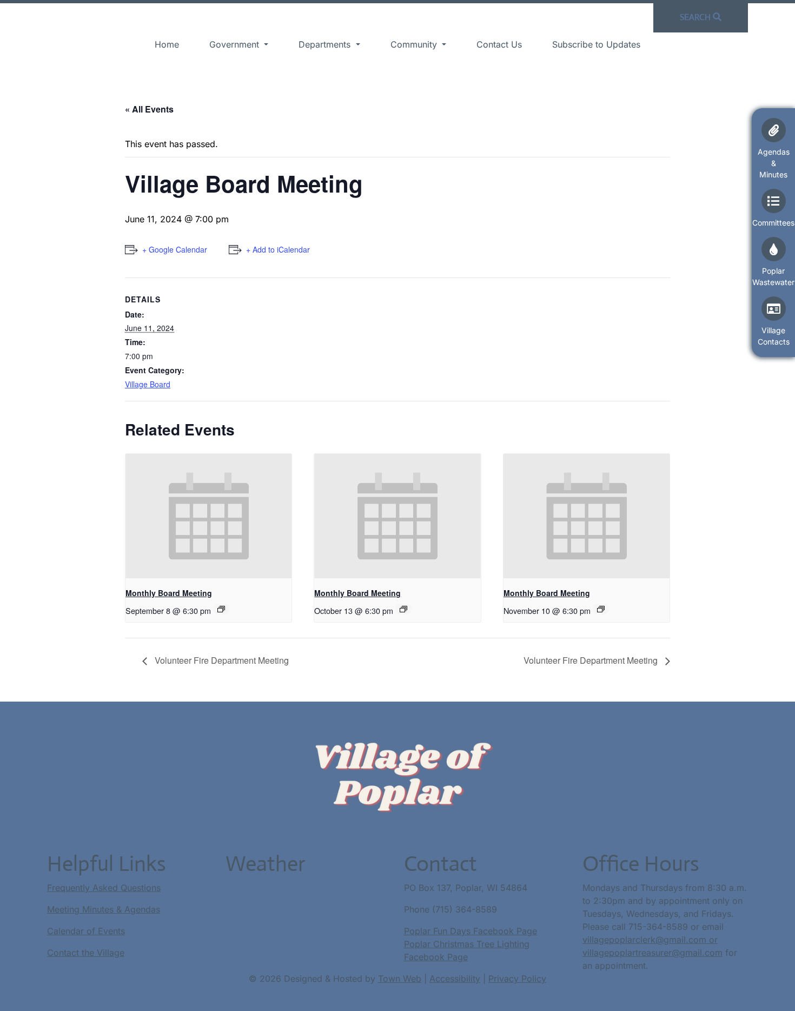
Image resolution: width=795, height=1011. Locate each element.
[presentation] (208, 516)
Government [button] (235, 44)
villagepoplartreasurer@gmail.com (652, 952)
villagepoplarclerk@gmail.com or (650, 939)
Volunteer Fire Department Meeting (221, 660)
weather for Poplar (279, 920)
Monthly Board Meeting (168, 592)
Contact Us (499, 44)
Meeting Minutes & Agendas (103, 909)
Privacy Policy (517, 978)
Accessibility (454, 978)
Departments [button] (326, 44)
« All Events (149, 109)
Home (167, 44)
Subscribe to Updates (596, 44)
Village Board (147, 384)
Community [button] (415, 44)
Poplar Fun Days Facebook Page (470, 931)
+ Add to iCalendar (278, 249)
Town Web (399, 978)
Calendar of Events (86, 931)
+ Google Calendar (174, 249)
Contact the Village (85, 952)
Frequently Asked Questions (104, 887)
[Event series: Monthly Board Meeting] (221, 609)
